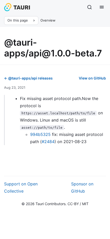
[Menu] (102, 7)
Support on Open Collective (21, 187)
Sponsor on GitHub (82, 187)
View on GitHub (92, 78)
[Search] (89, 7)
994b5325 (40, 134)
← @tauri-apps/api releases (28, 78)
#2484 (48, 141)
